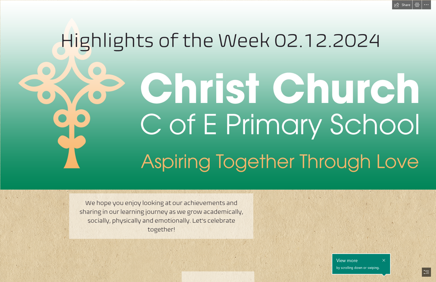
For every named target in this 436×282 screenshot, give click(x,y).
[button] (402, 4)
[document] (218, 141)
